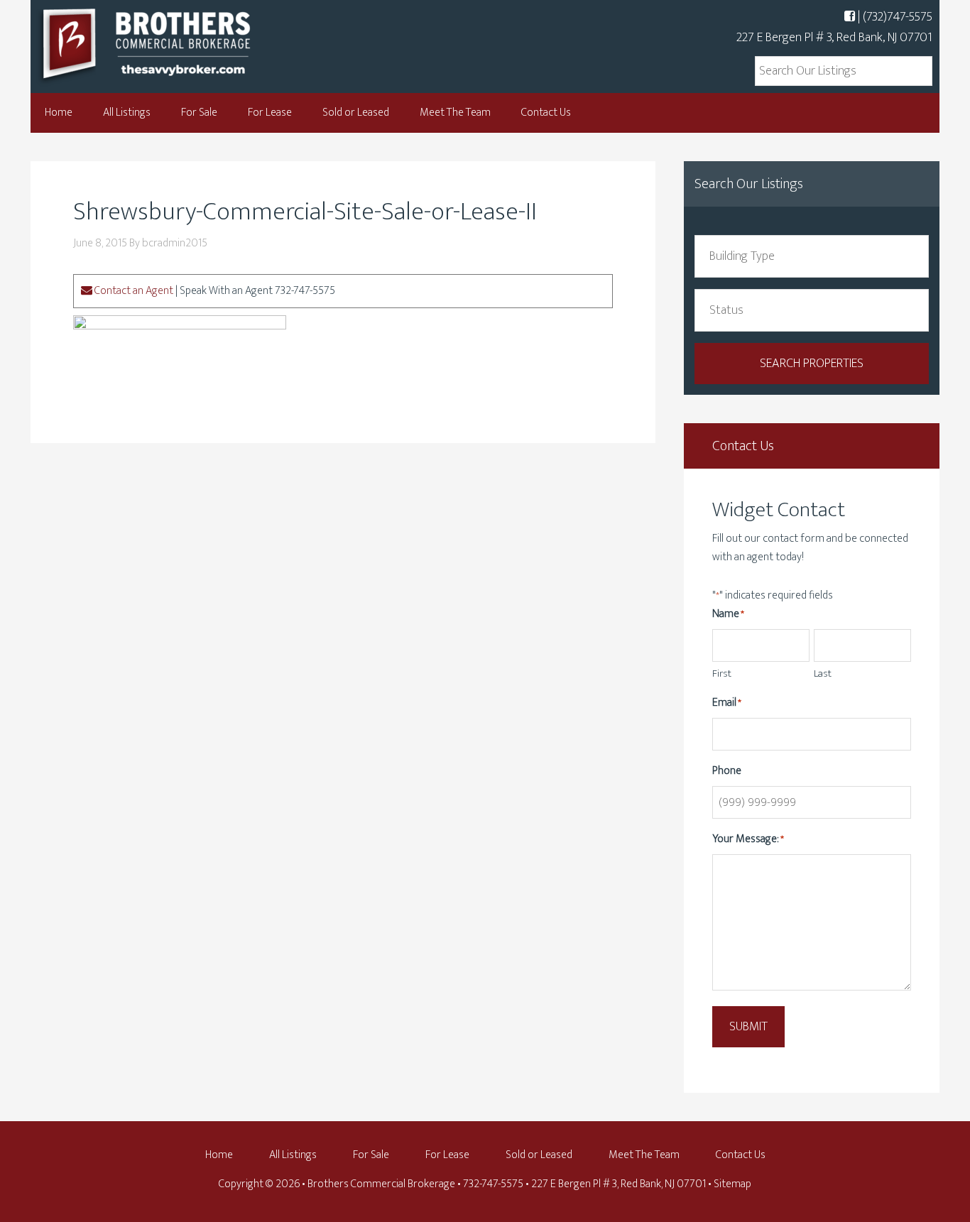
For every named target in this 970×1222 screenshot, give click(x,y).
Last (823, 673)
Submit (748, 1026)
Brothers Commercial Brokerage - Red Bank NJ (173, 44)
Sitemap (732, 1184)
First (721, 673)
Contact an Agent (132, 290)
